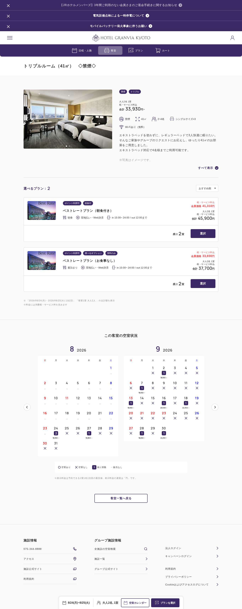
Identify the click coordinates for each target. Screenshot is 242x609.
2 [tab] (69, 146)
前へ (27, 407)
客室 (113, 50)
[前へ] (27, 407)
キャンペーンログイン (178, 556)
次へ (214, 407)
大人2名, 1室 (110, 602)
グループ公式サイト (106, 569)
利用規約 (29, 578)
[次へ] (214, 407)
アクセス (29, 558)
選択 (203, 233)
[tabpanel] (68, 119)
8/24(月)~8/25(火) (79, 602)
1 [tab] (66, 146)
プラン (139, 50)
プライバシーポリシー (178, 576)
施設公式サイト (33, 569)
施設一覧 (99, 558)
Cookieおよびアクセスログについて (187, 584)
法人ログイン (173, 548)
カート (166, 50)
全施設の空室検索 (105, 548)
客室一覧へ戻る (121, 498)
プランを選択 (168, 602)
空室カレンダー (138, 602)
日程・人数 (85, 50)
